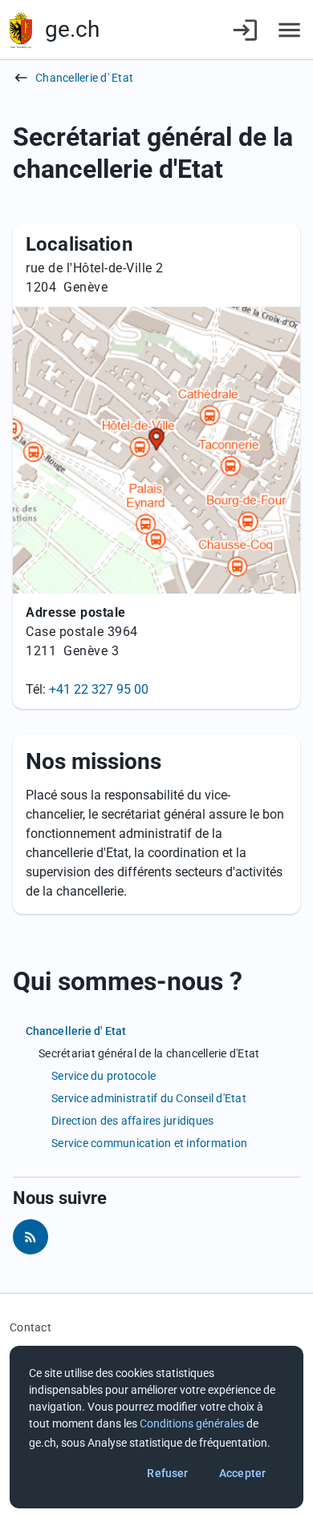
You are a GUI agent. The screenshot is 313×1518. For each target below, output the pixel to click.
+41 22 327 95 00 (98, 689)
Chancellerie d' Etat (84, 77)
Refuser (167, 1473)
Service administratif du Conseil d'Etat (148, 1098)
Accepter (242, 1473)
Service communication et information (149, 1143)
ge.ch (72, 29)
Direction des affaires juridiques (132, 1120)
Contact (30, 1327)
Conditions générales (192, 1423)
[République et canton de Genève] (21, 30)
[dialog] (156, 1427)
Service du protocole (103, 1075)
